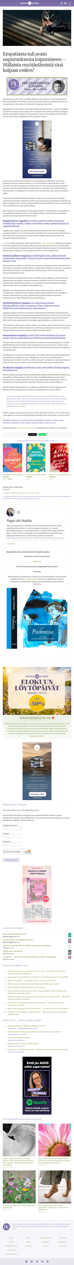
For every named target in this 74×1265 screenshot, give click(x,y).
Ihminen (27, 493)
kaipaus (26, 496)
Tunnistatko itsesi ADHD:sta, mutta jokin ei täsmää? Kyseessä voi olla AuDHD (38, 977)
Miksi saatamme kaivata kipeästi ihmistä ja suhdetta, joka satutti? (33, 984)
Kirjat (11, 1242)
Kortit (28, 1242)
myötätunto (44, 496)
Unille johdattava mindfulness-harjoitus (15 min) (26, 1026)
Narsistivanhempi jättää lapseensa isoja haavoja (26, 987)
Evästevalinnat (11, 1254)
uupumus (20, 498)
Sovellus (28, 1246)
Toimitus (62, 1246)
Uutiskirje (45, 1242)
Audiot (11, 1238)
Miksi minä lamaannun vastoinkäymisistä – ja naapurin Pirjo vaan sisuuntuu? (38, 1008)
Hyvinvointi (20, 493)
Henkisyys (12, 493)
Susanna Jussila (43, 1212)
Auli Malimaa (42, 1165)
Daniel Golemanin (48, 243)
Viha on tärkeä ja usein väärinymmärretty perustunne (19, 1206)
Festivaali (62, 1238)
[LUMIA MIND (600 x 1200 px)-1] (37, 771)
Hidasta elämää (29, 3)
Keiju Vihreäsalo (8, 1167)
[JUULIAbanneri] (37, 1085)
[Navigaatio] (69, 3)
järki (21, 496)
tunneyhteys (7, 498)
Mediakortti (62, 1242)
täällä (14, 1229)
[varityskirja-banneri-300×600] (37, 894)
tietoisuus (59, 496)
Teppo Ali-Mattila (13, 487)
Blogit (7, 493)
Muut (32, 493)
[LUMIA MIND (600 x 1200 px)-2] (37, 149)
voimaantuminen (29, 498)
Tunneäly (6, 243)
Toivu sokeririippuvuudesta (18, 1038)
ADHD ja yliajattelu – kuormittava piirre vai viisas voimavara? (32, 980)
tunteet (14, 498)
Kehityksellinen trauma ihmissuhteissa (23, 1044)
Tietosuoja (11, 1250)
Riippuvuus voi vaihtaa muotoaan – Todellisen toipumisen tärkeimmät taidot (38, 1049)
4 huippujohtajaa (31, 579)
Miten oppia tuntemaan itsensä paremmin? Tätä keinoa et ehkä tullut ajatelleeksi (53, 1207)
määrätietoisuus (34, 496)
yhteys (38, 498)
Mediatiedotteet (11, 1246)
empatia (7, 496)
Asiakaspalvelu (45, 1238)
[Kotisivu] (18, 512)
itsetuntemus (15, 496)
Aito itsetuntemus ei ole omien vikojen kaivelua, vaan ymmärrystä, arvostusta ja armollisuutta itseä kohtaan (54, 1160)
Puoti (46, 1246)
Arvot (28, 1238)
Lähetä (43, 434)
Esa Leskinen (20, 406)
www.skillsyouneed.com (27, 428)
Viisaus (37, 493)
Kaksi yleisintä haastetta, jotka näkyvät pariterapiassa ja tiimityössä (34, 1032)
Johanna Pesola (8, 1210)
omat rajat (52, 496)
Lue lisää (10, 544)
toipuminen (67, 496)
